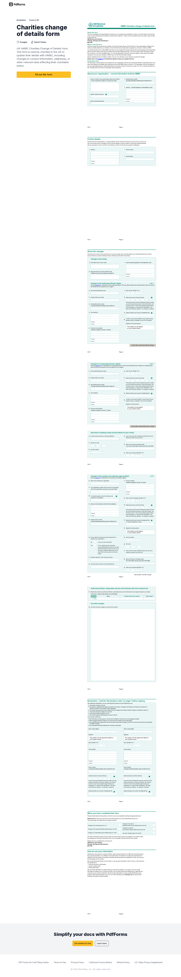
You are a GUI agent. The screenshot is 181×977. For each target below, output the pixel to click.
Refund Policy (123, 962)
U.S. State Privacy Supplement (148, 962)
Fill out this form (43, 74)
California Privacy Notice (100, 962)
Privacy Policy (77, 962)
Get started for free (82, 943)
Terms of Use (60, 962)
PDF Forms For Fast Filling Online (34, 962)
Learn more (102, 943)
